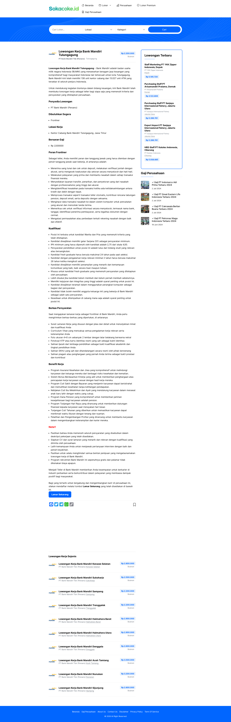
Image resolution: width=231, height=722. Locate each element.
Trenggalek (91, 608)
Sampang (90, 594)
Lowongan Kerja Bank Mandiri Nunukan (81, 674)
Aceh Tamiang (92, 663)
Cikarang (148, 156)
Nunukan (90, 677)
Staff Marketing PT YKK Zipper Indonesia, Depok (161, 65)
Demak (147, 92)
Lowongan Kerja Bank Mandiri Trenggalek (82, 605)
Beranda (89, 5)
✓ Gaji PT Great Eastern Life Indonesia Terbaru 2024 (166, 195)
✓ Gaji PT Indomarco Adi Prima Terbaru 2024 (164, 183)
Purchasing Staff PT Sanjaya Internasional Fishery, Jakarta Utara (160, 106)
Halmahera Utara (93, 636)
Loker (105, 5)
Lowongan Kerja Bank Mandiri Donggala (81, 646)
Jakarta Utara (150, 114)
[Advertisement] (92, 529)
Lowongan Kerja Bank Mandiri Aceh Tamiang (84, 660)
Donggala (90, 649)
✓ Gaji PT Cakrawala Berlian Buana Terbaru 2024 (166, 207)
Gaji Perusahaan (93, 12)
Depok (147, 73)
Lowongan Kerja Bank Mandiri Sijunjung (81, 688)
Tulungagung (91, 59)
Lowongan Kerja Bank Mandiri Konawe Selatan (84, 564)
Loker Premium (148, 5)
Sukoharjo (90, 580)
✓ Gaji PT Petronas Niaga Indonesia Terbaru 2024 (165, 219)
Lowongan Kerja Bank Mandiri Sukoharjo (81, 577)
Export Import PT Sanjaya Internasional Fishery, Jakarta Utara (160, 128)
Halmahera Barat (93, 622)
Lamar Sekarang (59, 494)
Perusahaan (126, 5)
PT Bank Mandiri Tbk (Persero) (72, 59)
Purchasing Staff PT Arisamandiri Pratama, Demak (160, 85)
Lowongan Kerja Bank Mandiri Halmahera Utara (85, 632)
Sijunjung (90, 691)
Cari (164, 29)
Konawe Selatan (93, 567)
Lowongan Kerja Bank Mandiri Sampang (81, 591)
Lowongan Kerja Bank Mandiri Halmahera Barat (85, 619)
